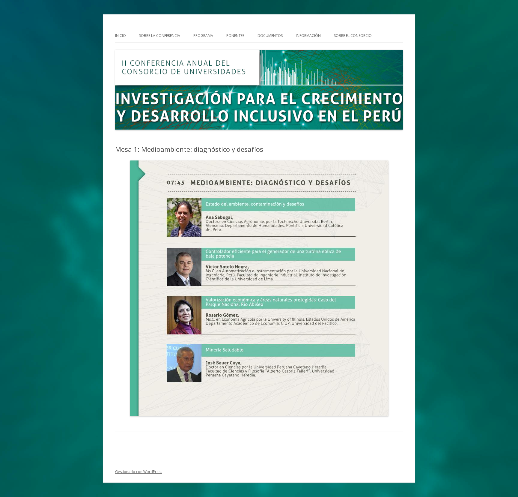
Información (308, 35)
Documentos (270, 35)
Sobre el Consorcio (353, 35)
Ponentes (235, 35)
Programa (203, 35)
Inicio (120, 35)
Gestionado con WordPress (138, 471)
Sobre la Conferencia (159, 35)
